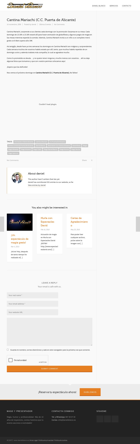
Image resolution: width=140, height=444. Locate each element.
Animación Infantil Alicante (23, 142)
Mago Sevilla (75, 149)
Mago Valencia (13, 153)
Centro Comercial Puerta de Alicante (20, 146)
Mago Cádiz (37, 149)
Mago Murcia (64, 149)
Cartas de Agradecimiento (79, 222)
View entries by (37, 185)
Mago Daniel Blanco (50, 149)
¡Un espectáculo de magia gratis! (19, 239)
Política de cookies (60, 440)
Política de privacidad (46, 440)
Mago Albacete (13, 149)
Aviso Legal (34, 440)
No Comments (59, 24)
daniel (34, 24)
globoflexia (76, 146)
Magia (85, 146)
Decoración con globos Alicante (59, 146)
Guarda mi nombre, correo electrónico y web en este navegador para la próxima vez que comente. (50, 350)
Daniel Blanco (40, 146)
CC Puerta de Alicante (57, 142)
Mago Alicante (26, 149)
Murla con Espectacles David (47, 222)
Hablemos (90, 392)
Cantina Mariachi (41, 142)
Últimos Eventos (45, 24)
